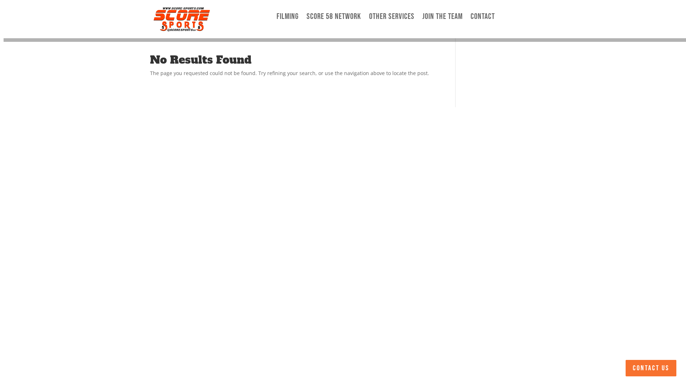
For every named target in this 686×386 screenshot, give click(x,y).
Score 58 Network (334, 16)
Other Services (391, 16)
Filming (288, 16)
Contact (483, 16)
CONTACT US (651, 368)
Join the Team (442, 16)
